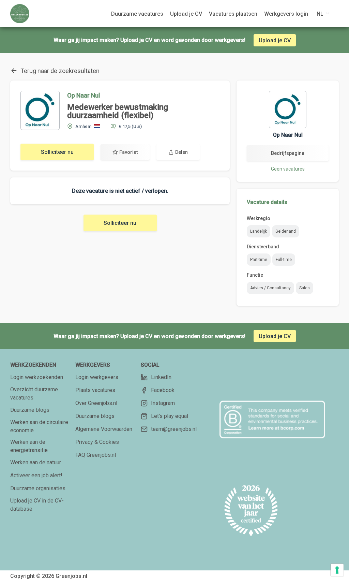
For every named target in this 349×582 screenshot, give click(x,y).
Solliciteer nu (57, 152)
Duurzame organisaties (37, 488)
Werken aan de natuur (35, 462)
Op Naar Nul (83, 95)
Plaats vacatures (95, 390)
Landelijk (258, 231)
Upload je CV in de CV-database (37, 504)
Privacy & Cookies (97, 442)
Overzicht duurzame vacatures (34, 393)
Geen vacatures (288, 169)
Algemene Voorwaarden (103, 429)
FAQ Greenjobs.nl (95, 455)
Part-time (258, 259)
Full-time (284, 259)
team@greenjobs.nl (174, 429)
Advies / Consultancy (270, 288)
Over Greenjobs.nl (96, 403)
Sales (304, 288)
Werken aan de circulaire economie (39, 426)
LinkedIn (161, 377)
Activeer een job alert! (36, 475)
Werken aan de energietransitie (29, 446)
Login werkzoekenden (36, 377)
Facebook (162, 390)
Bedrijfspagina (287, 153)
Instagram (163, 403)
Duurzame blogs (29, 410)
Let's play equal (169, 416)
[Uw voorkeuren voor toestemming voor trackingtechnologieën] (337, 570)
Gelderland (285, 231)
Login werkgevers (96, 377)
